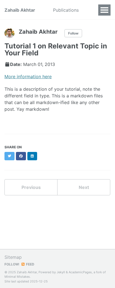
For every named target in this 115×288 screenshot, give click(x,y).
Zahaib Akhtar (19, 10)
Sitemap (13, 257)
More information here (28, 76)
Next (84, 187)
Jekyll (61, 272)
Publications (66, 10)
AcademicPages (80, 272)
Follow (73, 33)
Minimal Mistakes (17, 277)
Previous (31, 187)
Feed (29, 264)
